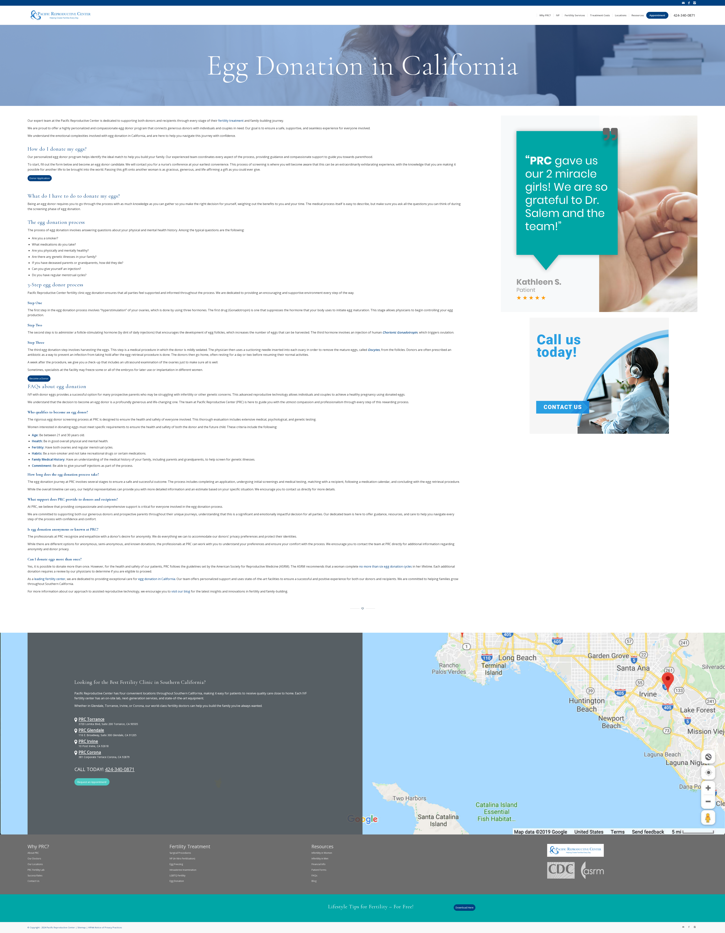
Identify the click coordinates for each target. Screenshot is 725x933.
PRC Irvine (88, 741)
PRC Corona (90, 752)
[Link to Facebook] (689, 3)
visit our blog (180, 591)
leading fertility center (49, 579)
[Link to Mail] (683, 3)
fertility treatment (231, 121)
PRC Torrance (91, 719)
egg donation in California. (157, 579)
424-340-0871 (119, 769)
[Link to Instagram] (694, 3)
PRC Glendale (91, 730)
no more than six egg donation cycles (385, 566)
